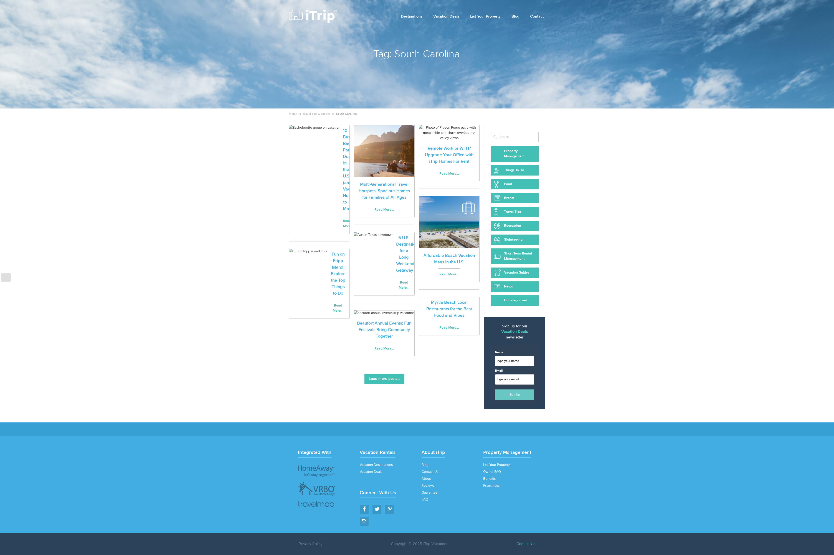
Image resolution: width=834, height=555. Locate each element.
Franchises (491, 486)
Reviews (428, 486)
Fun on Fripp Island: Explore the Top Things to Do (338, 274)
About (426, 479)
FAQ (425, 500)
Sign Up (514, 394)
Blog (515, 17)
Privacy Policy (311, 544)
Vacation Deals (446, 17)
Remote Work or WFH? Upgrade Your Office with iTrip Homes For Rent (449, 155)
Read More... (384, 210)
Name (499, 352)
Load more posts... (384, 378)
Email (499, 371)
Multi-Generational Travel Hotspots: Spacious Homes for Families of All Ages (384, 191)
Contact (537, 17)
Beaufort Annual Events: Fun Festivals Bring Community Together (384, 330)
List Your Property (485, 17)
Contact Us (430, 472)
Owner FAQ (492, 472)
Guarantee (429, 493)
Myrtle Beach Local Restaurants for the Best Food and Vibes (449, 309)
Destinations (411, 17)
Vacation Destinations (376, 465)
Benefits (489, 479)
